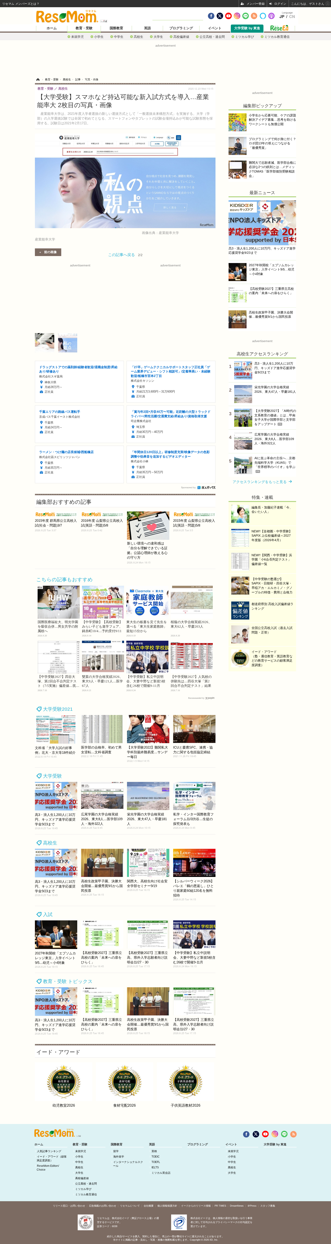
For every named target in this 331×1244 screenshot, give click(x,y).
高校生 (138, 36)
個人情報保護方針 (167, 1205)
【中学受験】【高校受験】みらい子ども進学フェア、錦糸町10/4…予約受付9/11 (102, 626)
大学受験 (52, 776)
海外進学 (118, 1156)
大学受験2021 (58, 709)
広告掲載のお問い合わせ (102, 1205)
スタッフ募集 (267, 1205)
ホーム (52, 28)
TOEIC (156, 1156)
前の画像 (50, 251)
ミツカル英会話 (161, 1172)
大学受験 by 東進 (247, 28)
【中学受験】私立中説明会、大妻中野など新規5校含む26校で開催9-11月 (145, 681)
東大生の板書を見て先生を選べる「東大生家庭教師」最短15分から (146, 626)
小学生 (99, 36)
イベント (215, 28)
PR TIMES (220, 1205)
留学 (116, 1151)
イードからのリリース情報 (196, 1205)
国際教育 (116, 28)
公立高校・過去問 (212, 36)
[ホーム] (38, 79)
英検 (154, 1151)
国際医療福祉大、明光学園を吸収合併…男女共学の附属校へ (58, 626)
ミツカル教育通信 (277, 36)
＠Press (251, 1205)
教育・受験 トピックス (68, 981)
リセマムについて (130, 1205)
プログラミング (181, 28)
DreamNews (237, 1205)
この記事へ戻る (125, 254)
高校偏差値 (181, 36)
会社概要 (149, 1205)
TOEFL (156, 1162)
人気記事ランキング (49, 1151)
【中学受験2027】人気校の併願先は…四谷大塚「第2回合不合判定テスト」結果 (191, 681)
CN (292, 16)
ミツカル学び (244, 36)
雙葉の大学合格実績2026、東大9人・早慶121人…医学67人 (102, 681)
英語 (147, 28)
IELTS (155, 1167)
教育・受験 (84, 28)
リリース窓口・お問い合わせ (69, 1205)
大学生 (158, 36)
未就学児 (77, 36)
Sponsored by (188, 487)
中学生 (118, 36)
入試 (47, 914)
